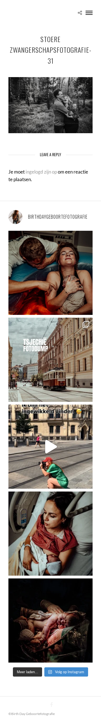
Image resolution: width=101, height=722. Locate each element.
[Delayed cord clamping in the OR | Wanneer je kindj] (50, 620)
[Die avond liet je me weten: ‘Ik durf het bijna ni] (50, 273)
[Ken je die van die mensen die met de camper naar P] (50, 360)
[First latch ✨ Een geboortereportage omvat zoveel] (50, 534)
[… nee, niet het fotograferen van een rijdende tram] (50, 447)
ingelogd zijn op (41, 172)
